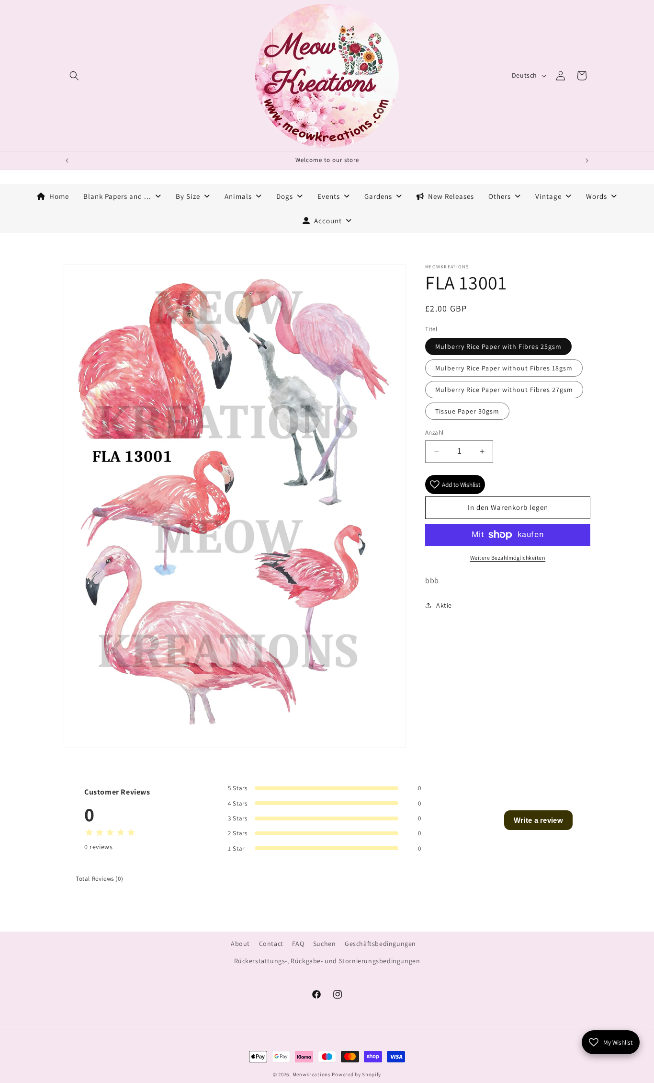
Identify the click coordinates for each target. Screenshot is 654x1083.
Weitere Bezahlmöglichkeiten (508, 557)
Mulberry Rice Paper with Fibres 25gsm (498, 346)
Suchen (324, 943)
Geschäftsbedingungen (380, 943)
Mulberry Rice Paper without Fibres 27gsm (504, 389)
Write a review (538, 820)
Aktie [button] (444, 605)
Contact (271, 943)
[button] (74, 75)
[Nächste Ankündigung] (587, 160)
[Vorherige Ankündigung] (67, 160)
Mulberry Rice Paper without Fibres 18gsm (504, 368)
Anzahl (434, 432)
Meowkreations (312, 1074)
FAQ (298, 943)
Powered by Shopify (356, 1074)
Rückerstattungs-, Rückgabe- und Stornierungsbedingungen (327, 960)
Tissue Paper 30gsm (467, 411)
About (240, 943)
